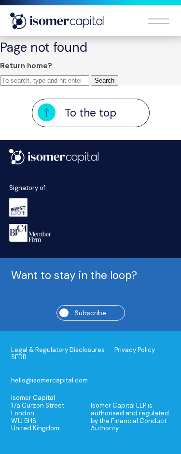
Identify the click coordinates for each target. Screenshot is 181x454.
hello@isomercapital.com (49, 380)
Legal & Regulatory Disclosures (58, 350)
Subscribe (90, 313)
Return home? (26, 66)
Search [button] (104, 80)
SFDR (19, 357)
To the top (90, 113)
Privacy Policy (134, 350)
